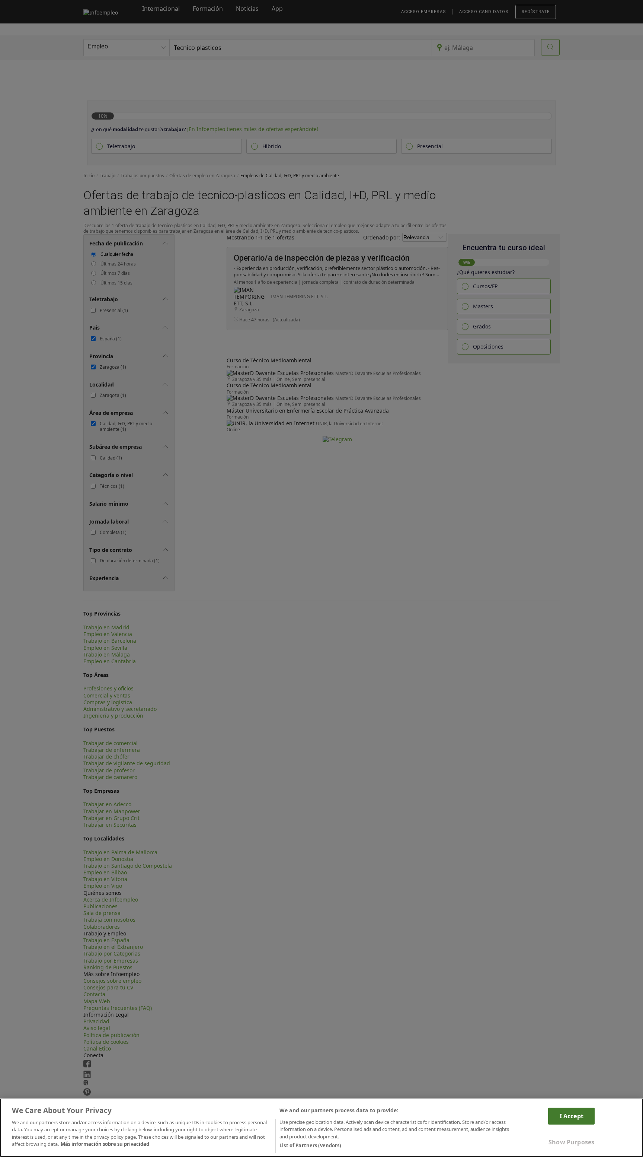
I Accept (571, 1116)
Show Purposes (571, 1142)
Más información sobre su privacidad (105, 1144)
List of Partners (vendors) (310, 1145)
